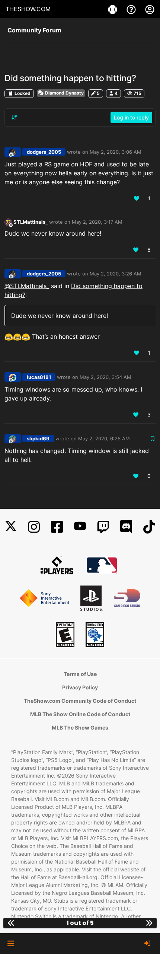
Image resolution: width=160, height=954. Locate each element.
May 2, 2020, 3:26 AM (115, 274)
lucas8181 (39, 377)
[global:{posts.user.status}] (8, 222)
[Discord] (126, 527)
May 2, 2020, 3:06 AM (115, 152)
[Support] (132, 9)
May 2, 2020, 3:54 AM (105, 377)
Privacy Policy (80, 687)
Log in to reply (131, 117)
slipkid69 (38, 438)
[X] (11, 527)
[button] (10, 943)
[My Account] (149, 9)
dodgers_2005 (44, 152)
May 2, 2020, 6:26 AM (104, 438)
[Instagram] (34, 527)
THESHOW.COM (28, 9)
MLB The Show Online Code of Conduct (80, 714)
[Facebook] (57, 527)
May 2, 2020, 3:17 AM (97, 222)
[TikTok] (149, 527)
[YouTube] (80, 527)
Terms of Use (80, 674)
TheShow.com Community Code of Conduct (80, 701)
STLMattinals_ (30, 222)
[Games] (113, 9)
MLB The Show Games (80, 727)
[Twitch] (103, 527)
